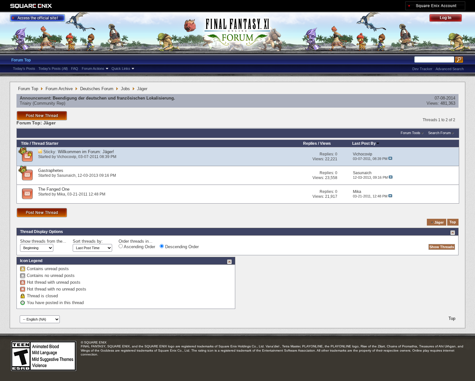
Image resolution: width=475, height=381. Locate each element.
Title (25, 143)
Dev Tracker (422, 69)
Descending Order (181, 246)
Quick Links (120, 68)
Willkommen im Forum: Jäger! (86, 151)
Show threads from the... (43, 241)
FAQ (74, 68)
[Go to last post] (390, 159)
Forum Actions (93, 68)
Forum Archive (59, 88)
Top (452, 222)
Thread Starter (45, 143)
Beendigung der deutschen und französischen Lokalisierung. (114, 98)
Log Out (449, 19)
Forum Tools (410, 133)
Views (325, 143)
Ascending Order (139, 246)
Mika (61, 194)
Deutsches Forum (96, 88)
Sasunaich (66, 175)
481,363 (447, 103)
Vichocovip (66, 156)
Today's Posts (24, 68)
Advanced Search (450, 69)
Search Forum (439, 133)
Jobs (125, 88)
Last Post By (364, 143)
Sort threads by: (88, 241)
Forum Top (21, 60)
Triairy (25, 103)
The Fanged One (53, 189)
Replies (310, 143)
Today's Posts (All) (53, 68)
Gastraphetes (50, 170)
